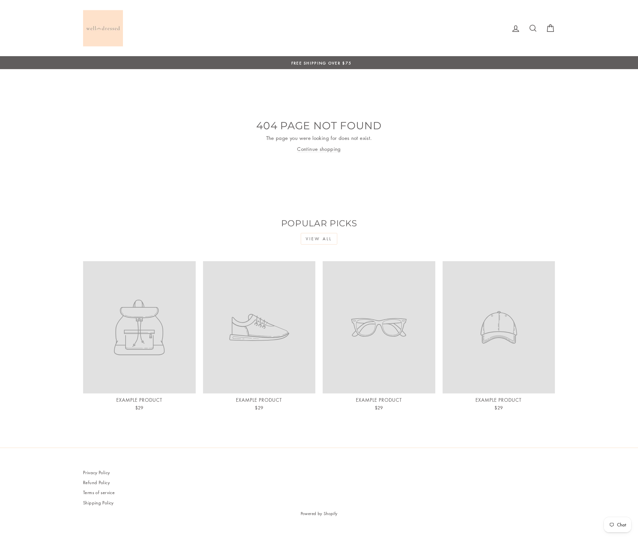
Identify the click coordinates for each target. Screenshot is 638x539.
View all (319, 239)
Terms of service (99, 492)
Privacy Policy (96, 472)
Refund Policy (96, 482)
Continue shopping (319, 149)
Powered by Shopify (319, 513)
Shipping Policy (98, 502)
